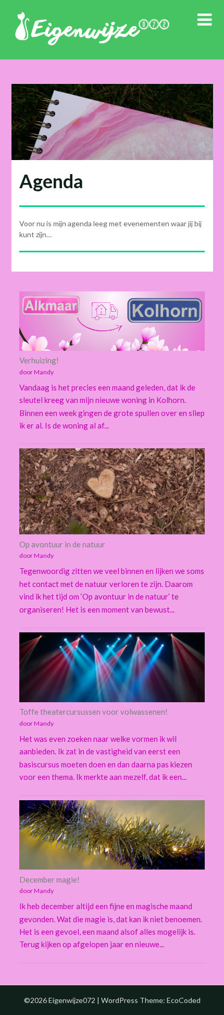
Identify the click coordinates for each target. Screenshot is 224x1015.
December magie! (49, 879)
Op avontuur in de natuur (62, 544)
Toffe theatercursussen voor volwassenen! (93, 711)
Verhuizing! (39, 360)
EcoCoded (184, 1000)
